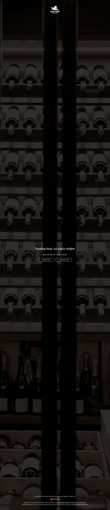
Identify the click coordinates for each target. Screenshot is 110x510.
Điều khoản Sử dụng (64, 502)
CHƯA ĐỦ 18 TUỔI (64, 260)
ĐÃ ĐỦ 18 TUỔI (46, 260)
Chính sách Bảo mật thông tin (78, 502)
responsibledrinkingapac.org (80, 504)
